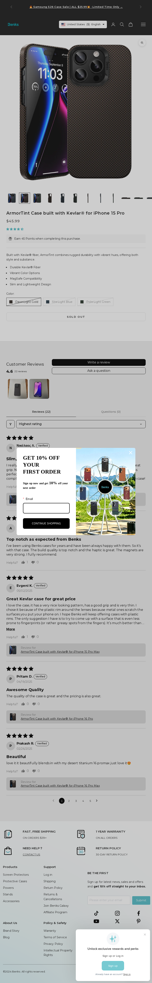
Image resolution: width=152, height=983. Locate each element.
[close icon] (130, 452)
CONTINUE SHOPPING (46, 523)
